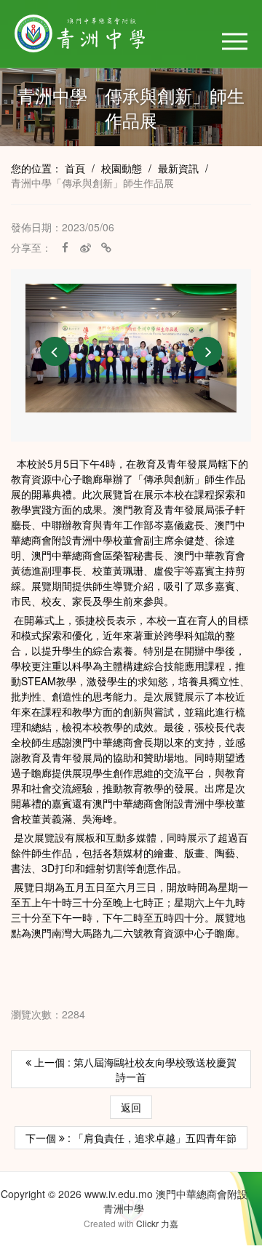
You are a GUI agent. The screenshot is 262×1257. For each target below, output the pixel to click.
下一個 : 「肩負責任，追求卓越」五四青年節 (131, 1137)
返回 (131, 1107)
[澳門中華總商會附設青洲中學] (96, 33)
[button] (234, 41)
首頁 (75, 168)
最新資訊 (178, 168)
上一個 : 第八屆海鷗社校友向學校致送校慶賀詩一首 (134, 1069)
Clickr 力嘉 (157, 1223)
